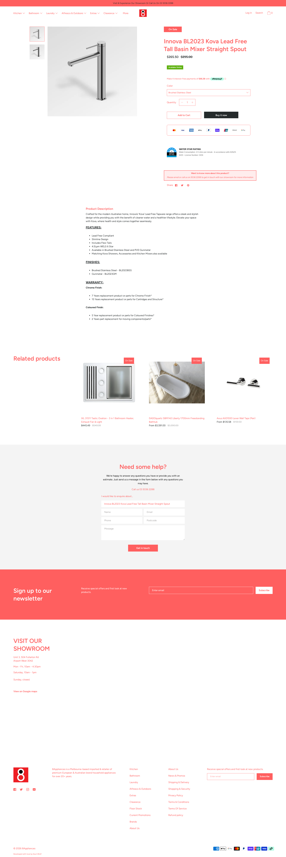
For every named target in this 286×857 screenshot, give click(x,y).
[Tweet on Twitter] (182, 185)
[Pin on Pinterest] (188, 185)
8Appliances (28, 848)
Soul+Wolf (37, 854)
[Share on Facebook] (176, 185)
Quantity (171, 102)
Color (170, 85)
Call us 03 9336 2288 (143, 489)
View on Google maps (25, 691)
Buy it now (221, 115)
